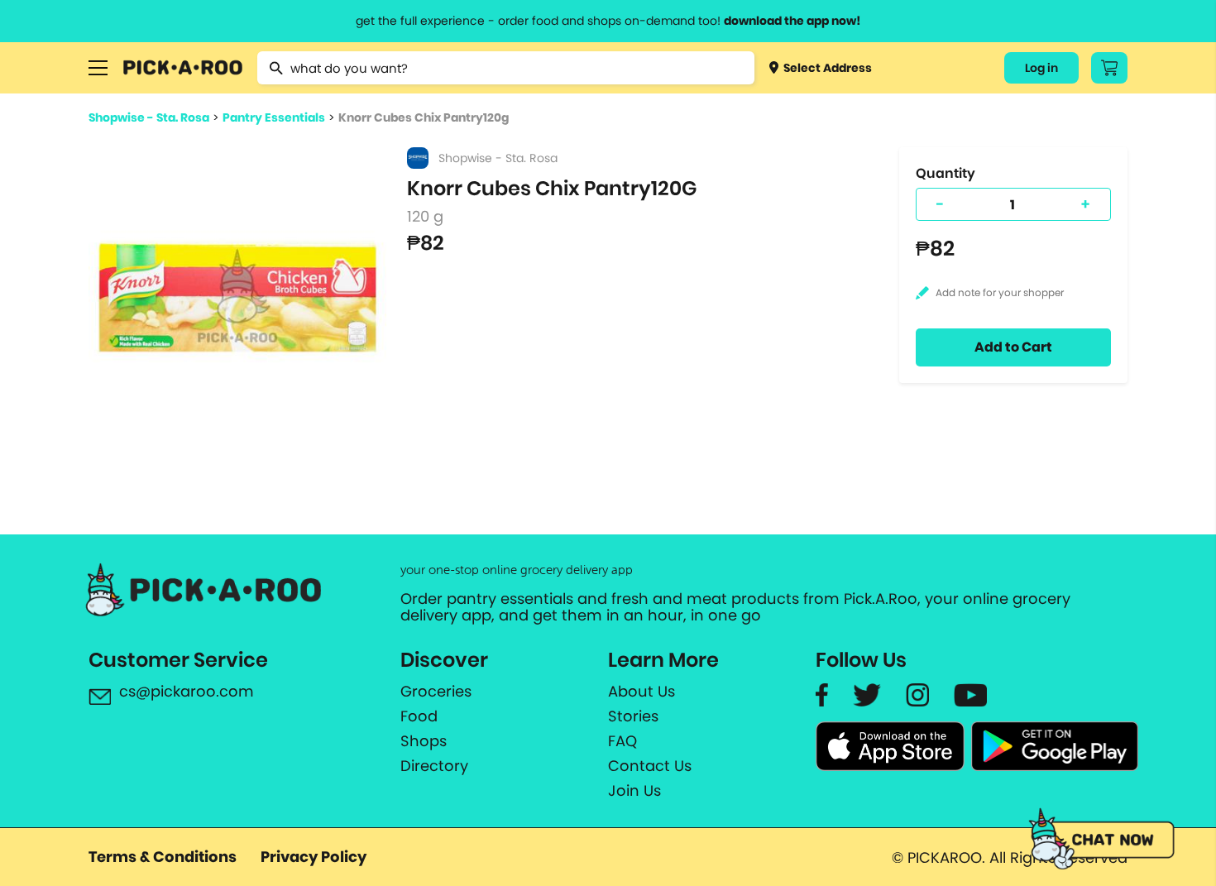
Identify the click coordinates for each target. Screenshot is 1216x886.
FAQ (622, 741)
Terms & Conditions (163, 856)
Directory (434, 766)
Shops (423, 741)
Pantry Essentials (274, 117)
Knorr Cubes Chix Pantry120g (423, 117)
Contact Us (650, 766)
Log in (1041, 68)
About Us (641, 691)
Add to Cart (1013, 347)
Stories (633, 716)
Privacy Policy (313, 856)
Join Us (634, 791)
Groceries (436, 691)
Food (419, 716)
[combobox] (505, 67)
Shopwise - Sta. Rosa (149, 117)
